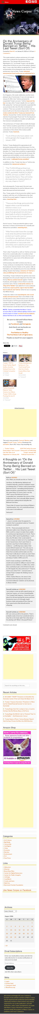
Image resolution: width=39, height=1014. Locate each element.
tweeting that (11, 199)
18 (15, 933)
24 (11, 937)
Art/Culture (8, 840)
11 (15, 930)
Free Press (7, 858)
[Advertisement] (20, 423)
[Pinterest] (35, 2)
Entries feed (9, 983)
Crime (6, 848)
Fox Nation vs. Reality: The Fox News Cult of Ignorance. (20, 333)
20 (23, 933)
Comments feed (11, 985)
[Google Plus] (33, 2)
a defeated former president (20, 159)
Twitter (19, 442)
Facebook (15, 324)
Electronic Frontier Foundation (13, 885)
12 (19, 930)
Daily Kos (7, 883)
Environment (8, 854)
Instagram (26, 324)
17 (11, 933)
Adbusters (7, 867)
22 (32, 933)
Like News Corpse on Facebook (17, 890)
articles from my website (26, 313)
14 (28, 930)
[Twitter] (30, 2)
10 (11, 930)
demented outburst (19, 164)
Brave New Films (9, 871)
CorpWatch (7, 879)
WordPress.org (10, 987)
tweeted (16, 132)
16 (7, 933)
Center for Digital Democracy (13, 873)
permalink (6, 444)
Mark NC (12, 51)
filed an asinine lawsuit (15, 280)
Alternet (7, 869)
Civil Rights (7, 846)
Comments (6, 53)
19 (19, 933)
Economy (7, 850)
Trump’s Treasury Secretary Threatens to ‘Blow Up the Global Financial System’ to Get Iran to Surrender (19, 704)
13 (23, 930)
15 (32, 930)
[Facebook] (27, 2)
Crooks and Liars (9, 881)
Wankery (27, 440)
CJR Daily (7, 877)
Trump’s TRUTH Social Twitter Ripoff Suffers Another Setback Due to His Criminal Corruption (9, 367)
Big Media (7, 842)
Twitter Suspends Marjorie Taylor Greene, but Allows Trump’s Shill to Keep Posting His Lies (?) (9, 392)
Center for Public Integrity (12, 875)
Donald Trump (12, 442)
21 (28, 933)
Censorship (7, 844)
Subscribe (10, 968)
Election (6, 852)
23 (7, 937)
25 (15, 937)
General (21, 440)
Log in (7, 981)
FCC (5, 856)
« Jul (6, 945)
